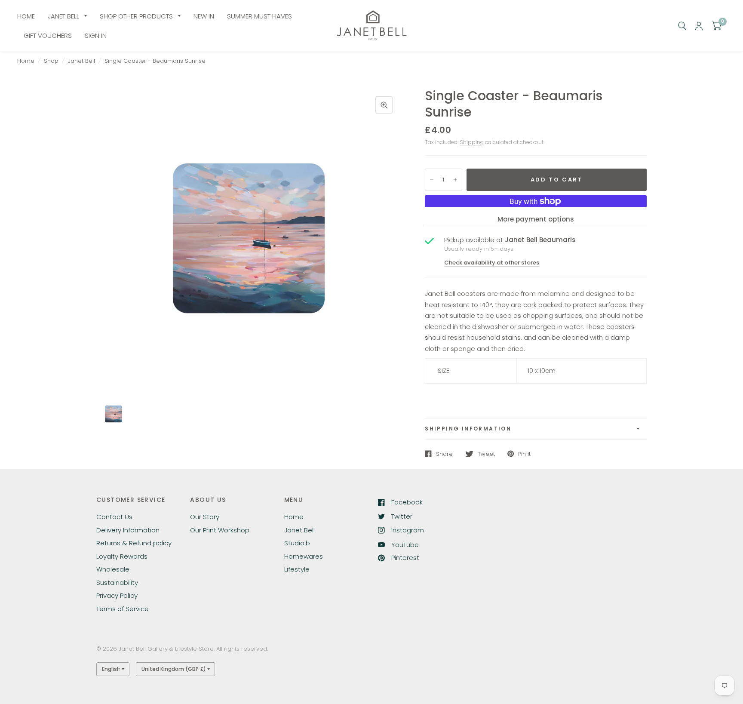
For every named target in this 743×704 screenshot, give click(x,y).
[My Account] (699, 26)
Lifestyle (297, 569)
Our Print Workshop (219, 530)
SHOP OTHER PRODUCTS (136, 16)
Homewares (303, 556)
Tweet (486, 453)
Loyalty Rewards (121, 556)
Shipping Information (468, 428)
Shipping (472, 142)
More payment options (535, 219)
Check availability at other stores (491, 262)
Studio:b (297, 542)
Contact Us (114, 516)
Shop (51, 61)
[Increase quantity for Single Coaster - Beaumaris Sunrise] (455, 180)
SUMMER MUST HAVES (259, 16)
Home (25, 61)
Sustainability (117, 582)
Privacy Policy (117, 595)
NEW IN (203, 16)
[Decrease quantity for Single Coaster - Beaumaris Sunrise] (431, 180)
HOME (26, 16)
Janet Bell (81, 61)
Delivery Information (128, 530)
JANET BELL (63, 16)
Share (444, 453)
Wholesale (112, 569)
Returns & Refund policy (134, 542)
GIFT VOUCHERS (48, 35)
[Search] (682, 26)
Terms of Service (122, 608)
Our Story (204, 516)
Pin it (524, 453)
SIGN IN (96, 35)
